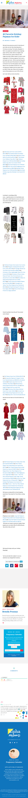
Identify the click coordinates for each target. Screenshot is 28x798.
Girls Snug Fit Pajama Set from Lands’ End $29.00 (13, 387)
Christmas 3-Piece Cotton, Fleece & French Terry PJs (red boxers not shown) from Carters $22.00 (13, 275)
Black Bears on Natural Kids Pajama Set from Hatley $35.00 (14, 279)
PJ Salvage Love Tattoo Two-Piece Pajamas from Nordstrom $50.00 (13, 285)
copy (21, 561)
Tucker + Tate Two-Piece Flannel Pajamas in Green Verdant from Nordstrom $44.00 (13, 485)
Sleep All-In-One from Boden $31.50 (16, 394)
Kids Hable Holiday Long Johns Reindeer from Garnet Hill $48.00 (14, 171)
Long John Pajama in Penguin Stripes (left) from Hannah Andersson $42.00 (13, 517)
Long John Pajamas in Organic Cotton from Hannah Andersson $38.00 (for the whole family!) (14, 379)
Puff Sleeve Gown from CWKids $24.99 (14, 376)
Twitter (7, 565)
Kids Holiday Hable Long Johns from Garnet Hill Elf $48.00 (14, 162)
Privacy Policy (11, 796)
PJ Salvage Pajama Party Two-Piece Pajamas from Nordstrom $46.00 (13, 470)
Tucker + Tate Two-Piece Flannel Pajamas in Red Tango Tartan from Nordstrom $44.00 (13, 476)
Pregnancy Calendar (14, 762)
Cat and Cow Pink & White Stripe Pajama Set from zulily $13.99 (13, 392)
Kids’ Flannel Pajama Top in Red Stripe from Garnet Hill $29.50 (13, 465)
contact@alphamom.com (14, 739)
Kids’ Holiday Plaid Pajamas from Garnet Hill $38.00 (13, 481)
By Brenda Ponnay (9, 40)
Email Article (21, 565)
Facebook (11, 565)
